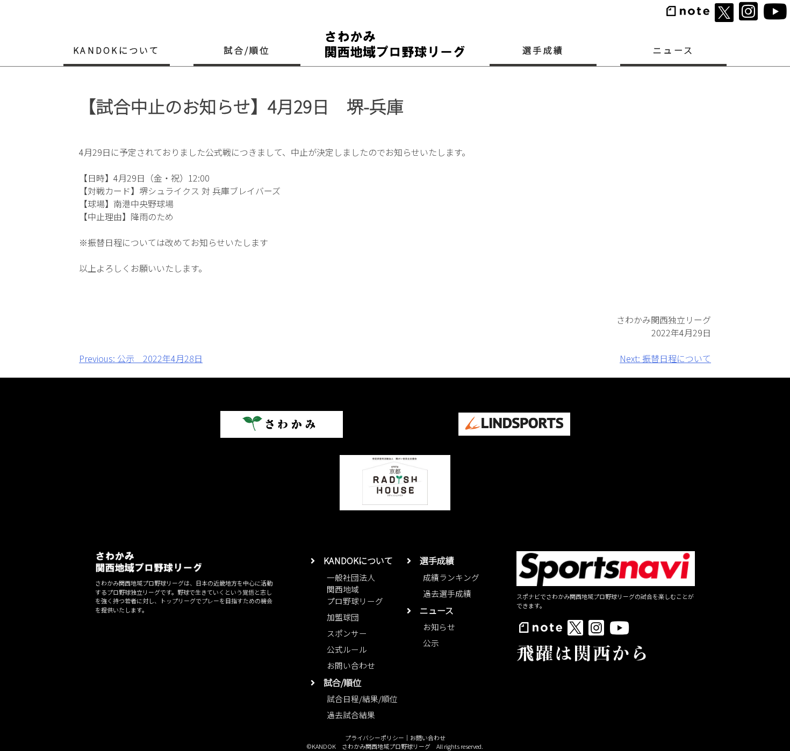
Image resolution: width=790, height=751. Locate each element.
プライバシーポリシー (374, 737)
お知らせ (439, 626)
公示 (431, 642)
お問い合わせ (351, 665)
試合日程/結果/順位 (362, 698)
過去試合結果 (351, 714)
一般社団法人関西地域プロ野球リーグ (355, 589)
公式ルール (347, 649)
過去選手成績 (447, 593)
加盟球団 (343, 617)
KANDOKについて (116, 50)
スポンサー (347, 633)
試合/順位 (247, 50)
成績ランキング (451, 577)
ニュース (673, 50)
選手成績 (543, 50)
